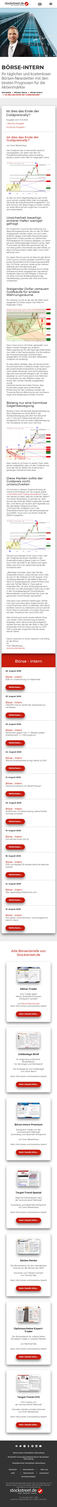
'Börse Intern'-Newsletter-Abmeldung (28, 1453)
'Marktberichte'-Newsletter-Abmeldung (28, 1463)
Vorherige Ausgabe (15, 127)
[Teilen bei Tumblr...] (28, 1446)
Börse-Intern (36, 92)
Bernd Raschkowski (30, 1003)
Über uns (44, 1470)
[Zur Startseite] (18, 4)
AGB (13, 1473)
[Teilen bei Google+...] (24, 1446)
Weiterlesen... (15, 687)
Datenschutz (28, 1473)
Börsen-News (20, 92)
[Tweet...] (20, 1446)
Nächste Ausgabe (16, 123)
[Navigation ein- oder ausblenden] (50, 4)
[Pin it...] (32, 1446)
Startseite (6, 92)
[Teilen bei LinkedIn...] (36, 1446)
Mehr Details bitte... (28, 1014)
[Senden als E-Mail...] (40, 1446)
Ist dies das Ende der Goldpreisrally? (22, 95)
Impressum (44, 1473)
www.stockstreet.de (15, 648)
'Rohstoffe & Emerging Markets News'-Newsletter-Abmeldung (28, 1458)
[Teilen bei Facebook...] (16, 1446)
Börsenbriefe (28, 1470)
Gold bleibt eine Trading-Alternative (23, 494)
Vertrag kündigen (28, 1477)
